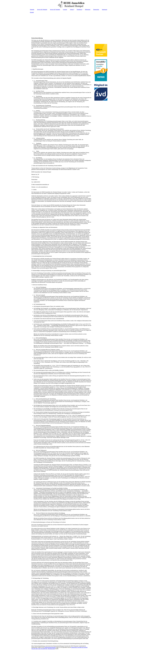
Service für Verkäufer (42, 9)
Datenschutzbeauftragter (50, 647)
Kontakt (32, 12)
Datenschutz (96, 9)
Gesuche (65, 9)
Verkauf (72, 9)
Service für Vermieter (55, 9)
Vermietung (79, 9)
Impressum (104, 9)
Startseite (32, 9)
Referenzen (87, 9)
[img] (71, 4)
